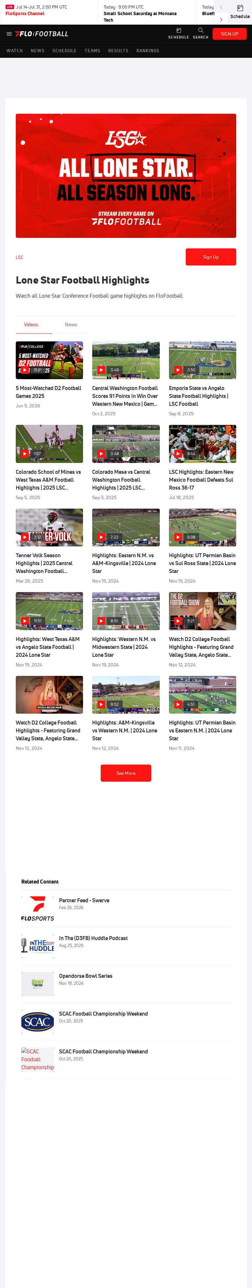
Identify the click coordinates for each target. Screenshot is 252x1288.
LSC (19, 257)
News (71, 324)
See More (126, 773)
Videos (31, 324)
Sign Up (211, 257)
